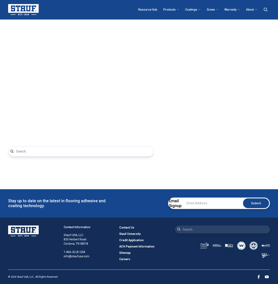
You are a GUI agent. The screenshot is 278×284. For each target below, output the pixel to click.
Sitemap (124, 252)
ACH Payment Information (136, 246)
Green (211, 9)
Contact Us (126, 227)
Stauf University (130, 233)
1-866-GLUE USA (74, 252)
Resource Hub (147, 9)
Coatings (191, 9)
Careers (124, 259)
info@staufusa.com (76, 256)
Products (169, 9)
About (250, 9)
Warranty (230, 9)
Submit (256, 203)
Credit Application (131, 240)
